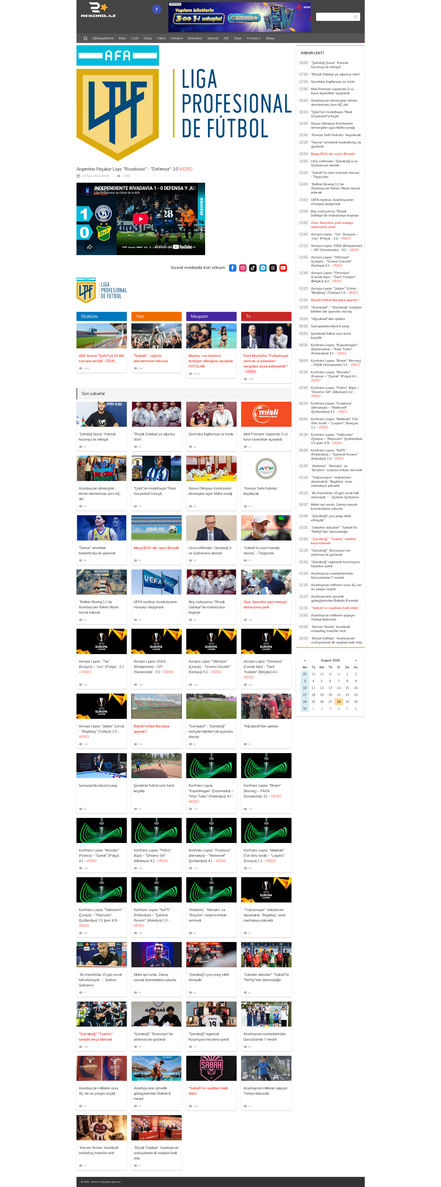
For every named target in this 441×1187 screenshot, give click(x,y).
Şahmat (212, 38)
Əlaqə (270, 38)
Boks (122, 38)
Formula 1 (254, 38)
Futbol (161, 38)
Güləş (148, 38)
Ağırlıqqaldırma (103, 38)
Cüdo (135, 38)
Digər (238, 38)
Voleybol (177, 38)
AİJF (226, 38)
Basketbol (195, 38)
